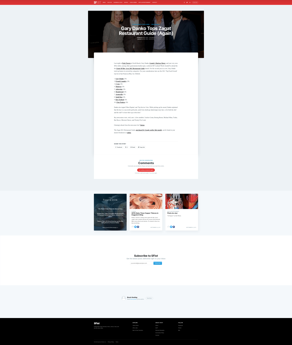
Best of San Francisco (138, 330)
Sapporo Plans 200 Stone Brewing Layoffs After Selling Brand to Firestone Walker (110, 221)
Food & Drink (133, 2)
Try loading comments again (146, 170)
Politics (109, 2)
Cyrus (118, 84)
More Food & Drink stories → (110, 227)
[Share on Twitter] (135, 227)
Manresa (118, 86)
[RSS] (190, 2)
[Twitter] (187, 2)
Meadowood (119, 92)
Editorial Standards (159, 330)
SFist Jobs (135, 327)
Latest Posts (136, 325)
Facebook (180, 325)
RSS (179, 330)
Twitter (180, 327)
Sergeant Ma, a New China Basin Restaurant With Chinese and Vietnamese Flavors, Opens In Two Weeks (110, 215)
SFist (97, 323)
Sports (126, 2)
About (156, 325)
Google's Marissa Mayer (157, 63)
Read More (149, 298)
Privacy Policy (111, 341)
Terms (117, 341)
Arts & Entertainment (144, 2)
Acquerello (119, 94)
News (104, 2)
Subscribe (195, 2)
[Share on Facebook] (138, 227)
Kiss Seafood (120, 99)
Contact (154, 2)
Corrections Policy (159, 332)
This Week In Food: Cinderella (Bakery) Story (110, 209)
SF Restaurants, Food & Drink (140, 24)
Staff (156, 327)
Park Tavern (126, 63)
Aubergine (119, 89)
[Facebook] (184, 2)
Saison (142, 125)
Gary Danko (120, 78)
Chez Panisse (120, 102)
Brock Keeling (155, 24)
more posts (133, 299)
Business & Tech (118, 2)
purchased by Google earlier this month (149, 130)
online (129, 132)
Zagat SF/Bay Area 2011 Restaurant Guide (130, 68)
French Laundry (121, 81)
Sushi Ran (119, 97)
